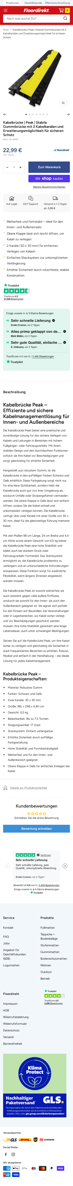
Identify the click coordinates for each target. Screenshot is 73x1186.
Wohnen (45, 965)
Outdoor (46, 972)
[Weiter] (68, 114)
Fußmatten (47, 927)
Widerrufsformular (15, 1023)
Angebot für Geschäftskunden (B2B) (14, 954)
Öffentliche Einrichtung (57, 3)
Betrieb (45, 978)
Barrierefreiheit (12, 1043)
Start (6, 29)
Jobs (6, 943)
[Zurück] (4, 114)
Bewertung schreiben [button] (36, 828)
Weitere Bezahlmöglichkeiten (49, 186)
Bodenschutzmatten (53, 958)
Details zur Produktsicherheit (28, 788)
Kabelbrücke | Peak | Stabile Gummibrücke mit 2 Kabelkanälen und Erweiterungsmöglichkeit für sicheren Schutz (34, 33)
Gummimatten (49, 952)
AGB (6, 1010)
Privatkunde (12, 3)
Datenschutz (11, 1030)
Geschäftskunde (33, 3)
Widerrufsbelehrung (16, 1017)
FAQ (6, 936)
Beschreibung (14, 392)
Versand (8, 1037)
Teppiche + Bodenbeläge (49, 936)
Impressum (10, 1003)
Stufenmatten (49, 945)
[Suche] (36, 19)
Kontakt (8, 927)
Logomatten (11, 965)
